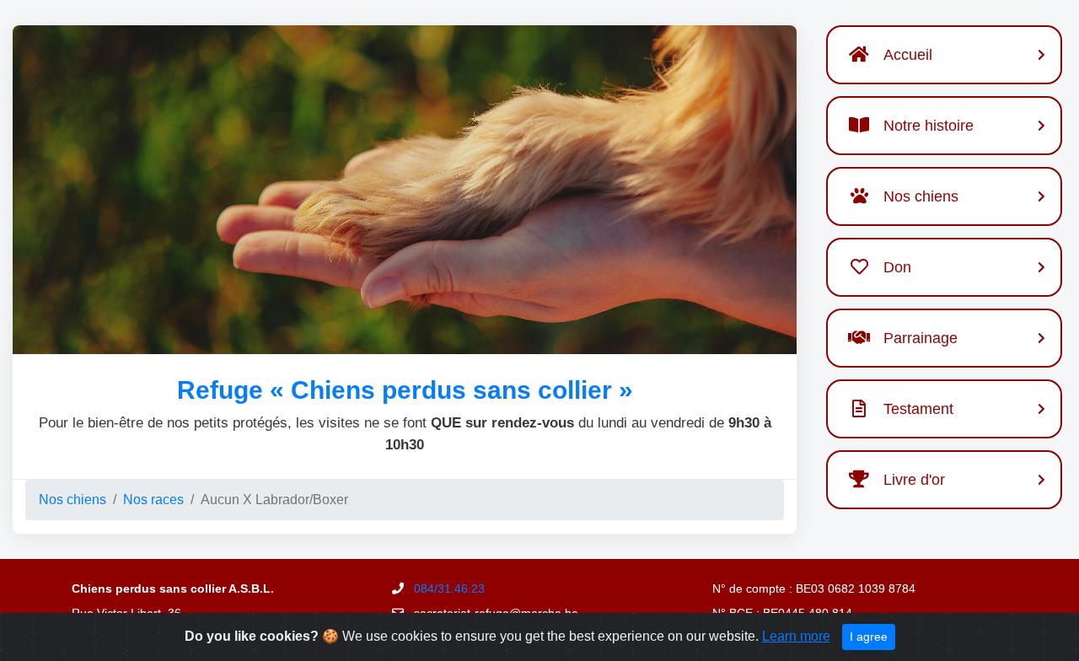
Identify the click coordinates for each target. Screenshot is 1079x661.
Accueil (907, 54)
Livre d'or (914, 479)
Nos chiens (72, 499)
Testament (918, 408)
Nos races (153, 499)
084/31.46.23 (449, 588)
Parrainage (920, 338)
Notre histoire (928, 125)
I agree (869, 636)
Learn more (796, 636)
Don (897, 267)
